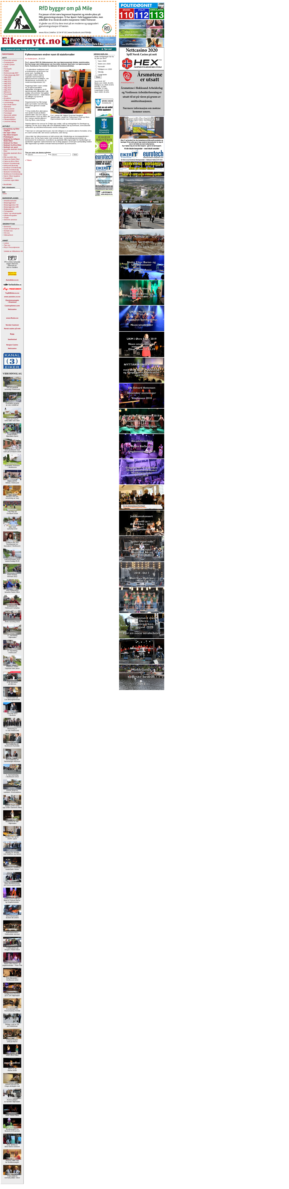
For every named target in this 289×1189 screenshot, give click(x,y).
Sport (6, 96)
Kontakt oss (8, 231)
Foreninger (8, 113)
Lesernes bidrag (10, 121)
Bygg (12, 334)
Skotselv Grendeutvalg (12, 172)
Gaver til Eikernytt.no (11, 229)
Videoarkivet (8, 235)
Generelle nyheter (10, 60)
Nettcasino (12, 309)
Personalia (8, 94)
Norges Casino (12, 345)
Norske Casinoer (12, 325)
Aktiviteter (7, 107)
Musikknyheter (9, 117)
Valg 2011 (7, 79)
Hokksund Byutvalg (11, 165)
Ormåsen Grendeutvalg (12, 167)
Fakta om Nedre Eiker (12, 159)
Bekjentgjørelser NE (11, 205)
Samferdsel (12, 339)
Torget (6, 217)
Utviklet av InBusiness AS (13, 251)
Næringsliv (8, 69)
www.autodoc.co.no (12, 297)
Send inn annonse (10, 220)
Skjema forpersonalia (12, 273)
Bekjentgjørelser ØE (11, 207)
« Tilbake (28, 160)
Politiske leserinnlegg (11, 100)
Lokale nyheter (9, 64)
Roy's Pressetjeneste (12, 247)
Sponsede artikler (10, 115)
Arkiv (5, 194)
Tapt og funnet (9, 109)
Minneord (7, 92)
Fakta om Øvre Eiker (11, 161)
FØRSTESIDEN (8, 54)
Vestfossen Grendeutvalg (13, 174)
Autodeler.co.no (12, 280)
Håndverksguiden (10, 215)
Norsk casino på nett (12, 328)
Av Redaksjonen (31, 59)
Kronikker (7, 98)
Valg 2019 (7, 88)
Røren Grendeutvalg (11, 170)
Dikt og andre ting (10, 157)
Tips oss (7, 245)
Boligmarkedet (9, 209)
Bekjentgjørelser (10, 203)
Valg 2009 (7, 77)
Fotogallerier (8, 178)
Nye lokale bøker (10, 104)
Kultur (6, 67)
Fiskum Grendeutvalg (11, 163)
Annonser (7, 226)
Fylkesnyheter (9, 111)
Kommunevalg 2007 (11, 73)
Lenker (6, 243)
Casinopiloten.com (12, 306)
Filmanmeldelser (10, 119)
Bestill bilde (8, 184)
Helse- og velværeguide (12, 213)
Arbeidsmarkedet (10, 201)
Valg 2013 (7, 81)
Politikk (6, 71)
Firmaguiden (8, 211)
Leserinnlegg (8, 102)
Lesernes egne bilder (11, 180)
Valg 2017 (7, 85)
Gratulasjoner (9, 62)
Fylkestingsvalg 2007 (11, 75)
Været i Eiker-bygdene (12, 176)
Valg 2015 (7, 83)
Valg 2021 (7, 90)
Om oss (7, 233)
